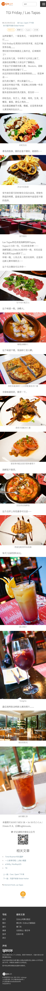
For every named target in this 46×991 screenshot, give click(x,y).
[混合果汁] (23, 590)
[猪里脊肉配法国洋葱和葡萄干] (23, 446)
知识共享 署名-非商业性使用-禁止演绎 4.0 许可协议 (27, 960)
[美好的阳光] (23, 725)
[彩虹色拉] (23, 127)
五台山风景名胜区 (23, 919)
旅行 (4, 926)
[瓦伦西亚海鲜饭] (23, 488)
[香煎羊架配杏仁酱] (23, 410)
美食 (4, 930)
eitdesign (24, 977)
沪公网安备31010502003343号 (11, 981)
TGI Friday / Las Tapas (23, 12)
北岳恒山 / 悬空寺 (23, 930)
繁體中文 (20, 30)
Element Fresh (9, 885)
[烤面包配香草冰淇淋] (23, 529)
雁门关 (19, 926)
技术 (4, 934)
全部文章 (7, 979)
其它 (4, 938)
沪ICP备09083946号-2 (17, 979)
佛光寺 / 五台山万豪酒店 (25, 923)
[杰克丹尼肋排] (23, 169)
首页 (4, 919)
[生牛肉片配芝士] (23, 285)
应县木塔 (19, 934)
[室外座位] (23, 219)
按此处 (14, 966)
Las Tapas (19, 885)
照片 (4, 923)
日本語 (36, 30)
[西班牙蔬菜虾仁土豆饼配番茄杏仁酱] (23, 368)
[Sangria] (23, 664)
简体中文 (11, 30)
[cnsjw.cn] (7, 3)
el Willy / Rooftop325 (13, 864)
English (28, 30)
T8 (6, 868)
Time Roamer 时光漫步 (14, 856)
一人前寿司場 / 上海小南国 (15, 860)
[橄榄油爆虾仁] (23, 327)
